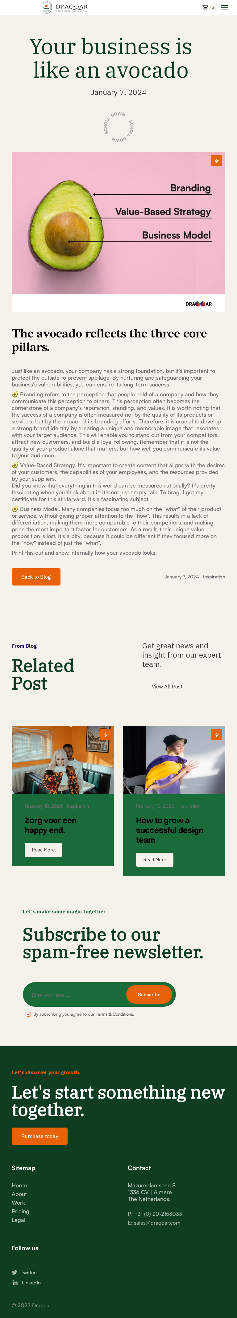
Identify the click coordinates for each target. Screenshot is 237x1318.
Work (18, 1202)
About (19, 1193)
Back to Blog (36, 576)
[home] (49, 7)
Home (19, 1185)
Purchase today (39, 1136)
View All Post (167, 686)
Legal (18, 1219)
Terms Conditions (114, 1014)
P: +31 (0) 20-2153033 (155, 1213)
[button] (209, 7)
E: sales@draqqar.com (154, 1222)
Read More (43, 850)
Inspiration (214, 577)
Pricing (20, 1211)
